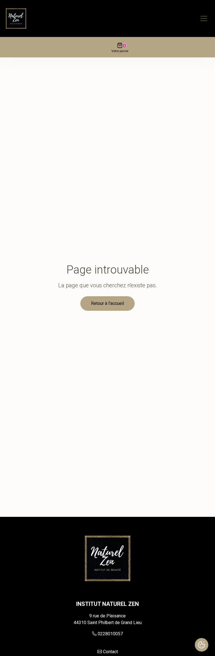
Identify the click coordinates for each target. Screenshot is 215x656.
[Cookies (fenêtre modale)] (201, 645)
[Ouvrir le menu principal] (204, 18)
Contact (110, 651)
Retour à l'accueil (107, 303)
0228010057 (110, 633)
